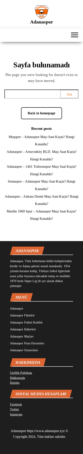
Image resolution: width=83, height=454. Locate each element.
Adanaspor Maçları (22, 336)
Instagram (16, 414)
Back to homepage (41, 113)
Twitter (14, 409)
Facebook (16, 404)
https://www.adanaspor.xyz (46, 431)
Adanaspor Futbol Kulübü (26, 322)
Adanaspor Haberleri (23, 329)
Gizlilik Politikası (21, 372)
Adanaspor (41, 22)
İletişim (14, 382)
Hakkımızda (17, 378)
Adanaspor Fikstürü (22, 315)
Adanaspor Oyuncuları (24, 350)
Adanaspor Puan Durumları (27, 343)
